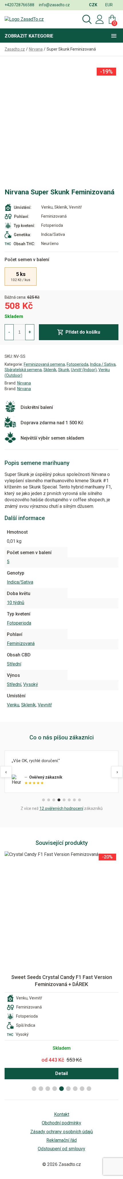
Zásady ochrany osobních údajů (61, 1131)
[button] (34, 1088)
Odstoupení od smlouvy (61, 1148)
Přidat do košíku (83, 332)
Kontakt (61, 1114)
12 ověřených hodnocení (61, 808)
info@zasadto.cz (54, 5)
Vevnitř (45, 705)
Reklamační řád (61, 1140)
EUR (109, 5)
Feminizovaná (21, 643)
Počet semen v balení (27, 259)
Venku (13, 705)
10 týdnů (15, 602)
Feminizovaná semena (44, 364)
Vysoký (30, 684)
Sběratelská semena (23, 369)
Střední (14, 664)
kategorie (29, 36)
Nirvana (24, 383)
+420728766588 (19, 5)
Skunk (63, 369)
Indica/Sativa (20, 582)
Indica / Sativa (103, 364)
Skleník (49, 369)
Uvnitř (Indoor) (84, 369)
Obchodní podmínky (61, 1123)
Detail (61, 1073)
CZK (93, 5)
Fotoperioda (77, 364)
